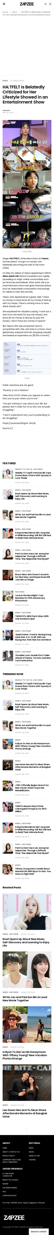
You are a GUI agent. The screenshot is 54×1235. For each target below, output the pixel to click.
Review (5, 1184)
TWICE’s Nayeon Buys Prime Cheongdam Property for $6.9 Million (30, 809)
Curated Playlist (10, 1195)
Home (5, 12)
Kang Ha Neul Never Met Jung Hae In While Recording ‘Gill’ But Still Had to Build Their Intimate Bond (33, 535)
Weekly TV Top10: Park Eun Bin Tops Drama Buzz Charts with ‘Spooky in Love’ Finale (33, 475)
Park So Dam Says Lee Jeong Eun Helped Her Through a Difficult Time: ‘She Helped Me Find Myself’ (32, 556)
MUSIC (31, 1152)
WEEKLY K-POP (34, 1156)
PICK (4, 1192)
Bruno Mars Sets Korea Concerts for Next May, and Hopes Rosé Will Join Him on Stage (32, 577)
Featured (38, 469)
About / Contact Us (11, 1152)
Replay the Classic (10, 1180)
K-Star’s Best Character (8, 1174)
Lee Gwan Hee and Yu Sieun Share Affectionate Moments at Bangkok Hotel (33, 767)
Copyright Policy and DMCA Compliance (12, 1161)
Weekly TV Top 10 (23, 469)
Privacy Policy (9, 1156)
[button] (4, 3)
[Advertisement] (27, 44)
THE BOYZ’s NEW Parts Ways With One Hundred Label (32, 617)
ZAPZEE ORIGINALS (13, 1168)
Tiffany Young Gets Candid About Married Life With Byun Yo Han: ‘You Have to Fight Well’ (33, 871)
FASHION (32, 1160)
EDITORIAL (34, 1143)
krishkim (6, 110)
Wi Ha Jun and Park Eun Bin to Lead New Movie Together (32, 516)
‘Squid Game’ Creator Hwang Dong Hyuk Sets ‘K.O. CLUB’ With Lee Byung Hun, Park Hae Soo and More (33, 637)
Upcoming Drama (10, 1188)
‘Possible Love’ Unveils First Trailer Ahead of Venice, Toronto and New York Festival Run (33, 658)
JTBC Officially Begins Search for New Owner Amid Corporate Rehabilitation (32, 788)
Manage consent (39, 1232)
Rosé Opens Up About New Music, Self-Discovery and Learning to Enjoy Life (32, 496)
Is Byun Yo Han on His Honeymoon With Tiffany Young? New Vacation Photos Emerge (33, 746)
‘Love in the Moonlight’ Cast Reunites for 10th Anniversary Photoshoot (30, 598)
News (14, 12)
